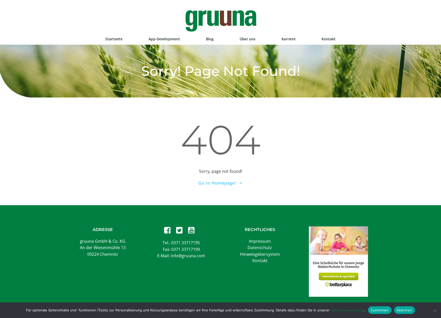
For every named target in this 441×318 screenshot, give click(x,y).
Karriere (288, 38)
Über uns (247, 38)
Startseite (113, 38)
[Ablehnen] (434, 310)
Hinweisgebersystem (260, 254)
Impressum (260, 241)
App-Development (164, 38)
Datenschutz (260, 247)
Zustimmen (380, 310)
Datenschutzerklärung (347, 310)
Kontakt (329, 38)
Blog (210, 38)
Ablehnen (404, 310)
